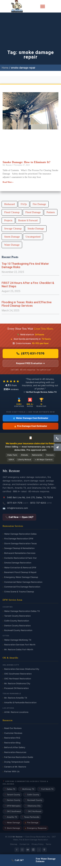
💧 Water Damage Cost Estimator (30, 418)
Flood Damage (33, 212)
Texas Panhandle (30, 817)
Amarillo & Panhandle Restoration (20, 702)
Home (5, 67)
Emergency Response (36, 828)
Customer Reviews (13, 733)
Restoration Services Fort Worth (19, 644)
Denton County (12, 800)
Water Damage (12, 244)
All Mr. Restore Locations (16, 712)
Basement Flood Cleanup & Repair (20, 572)
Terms (48, 844)
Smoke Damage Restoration (17, 562)
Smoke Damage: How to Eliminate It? (26, 162)
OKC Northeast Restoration (17, 678)
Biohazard (9, 204)
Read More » (8, 182)
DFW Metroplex (12, 806)
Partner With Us (12, 771)
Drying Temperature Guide (16, 762)
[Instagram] (22, 849)
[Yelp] (39, 849)
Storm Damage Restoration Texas (20, 543)
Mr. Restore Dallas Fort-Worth (18, 649)
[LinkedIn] (33, 849)
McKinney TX (27, 789)
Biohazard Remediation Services (19, 553)
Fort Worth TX (46, 789)
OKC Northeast (33, 811)
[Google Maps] (44, 849)
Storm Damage (12, 236)
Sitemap (13, 844)
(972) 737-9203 (38, 502)
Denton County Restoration (17, 625)
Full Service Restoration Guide (18, 757)
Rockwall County (33, 800)
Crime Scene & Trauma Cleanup (19, 591)
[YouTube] (28, 849)
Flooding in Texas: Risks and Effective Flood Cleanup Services (27, 303)
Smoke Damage (35, 228)
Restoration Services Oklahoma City (21, 669)
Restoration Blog (12, 742)
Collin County (32, 794)
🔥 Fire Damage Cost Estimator (30, 426)
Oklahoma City (33, 806)
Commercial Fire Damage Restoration (22, 587)
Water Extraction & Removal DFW (20, 567)
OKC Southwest (12, 811)
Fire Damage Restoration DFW (18, 538)
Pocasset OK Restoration (16, 688)
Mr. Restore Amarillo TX (15, 698)
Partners (51, 212)
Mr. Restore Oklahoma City (17, 683)
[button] (43, 6)
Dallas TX (9, 789)
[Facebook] (16, 849)
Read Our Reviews (13, 728)
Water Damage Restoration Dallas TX (22, 611)
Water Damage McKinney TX (17, 640)
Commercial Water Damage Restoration (23, 582)
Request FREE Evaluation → (30, 363)
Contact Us (24, 844)
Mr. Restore (17, 837)
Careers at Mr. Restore (15, 767)
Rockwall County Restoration (18, 630)
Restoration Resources (15, 752)
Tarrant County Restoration (17, 616)
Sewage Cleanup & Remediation (19, 548)
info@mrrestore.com (17, 508)
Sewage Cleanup (13, 228)
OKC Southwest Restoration (18, 674)
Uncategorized (33, 236)
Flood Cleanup (12, 212)
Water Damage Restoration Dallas (20, 534)
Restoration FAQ (12, 738)
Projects (8, 220)
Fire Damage (39, 204)
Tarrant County (12, 794)
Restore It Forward (28, 220)
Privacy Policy (37, 844)
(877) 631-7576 (32, 353)
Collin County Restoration (16, 621)
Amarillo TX (10, 817)
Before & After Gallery (14, 747)
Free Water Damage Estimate (45, 860)
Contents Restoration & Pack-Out (20, 558)
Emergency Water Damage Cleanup (21, 577)
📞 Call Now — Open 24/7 (19, 517)
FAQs (24, 204)
